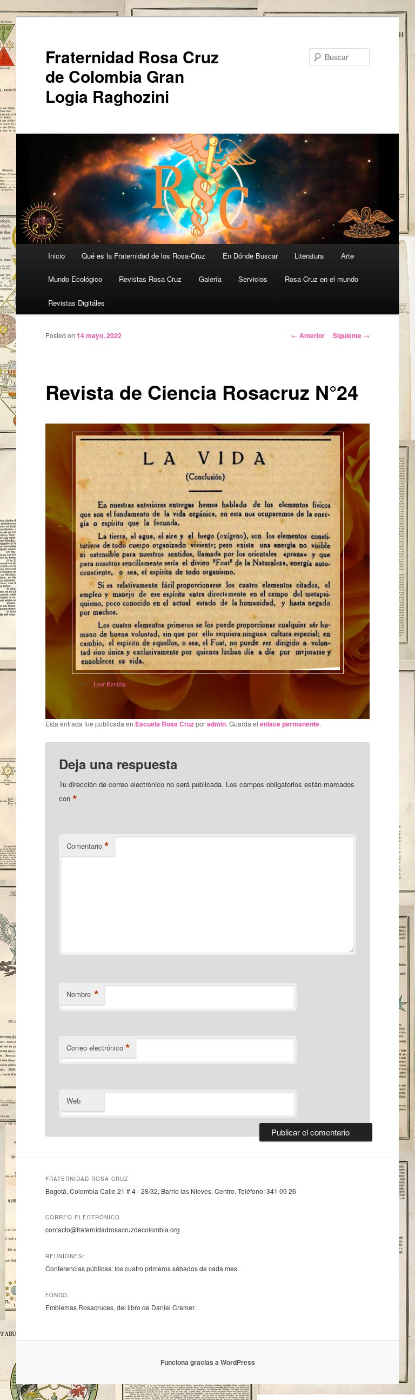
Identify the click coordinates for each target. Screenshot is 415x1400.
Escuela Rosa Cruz (164, 724)
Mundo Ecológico (75, 279)
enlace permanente (289, 724)
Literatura (309, 255)
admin (216, 724)
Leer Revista (109, 683)
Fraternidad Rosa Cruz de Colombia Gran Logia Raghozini (132, 76)
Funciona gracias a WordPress (207, 1362)
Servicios (252, 279)
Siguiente (351, 335)
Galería (210, 279)
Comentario (87, 846)
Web (73, 1100)
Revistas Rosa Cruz (150, 279)
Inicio (56, 255)
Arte (347, 255)
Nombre (82, 994)
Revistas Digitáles (76, 303)
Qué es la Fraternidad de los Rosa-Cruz (143, 255)
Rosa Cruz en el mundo (321, 279)
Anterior (308, 335)
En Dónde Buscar (250, 255)
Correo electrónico (98, 1047)
